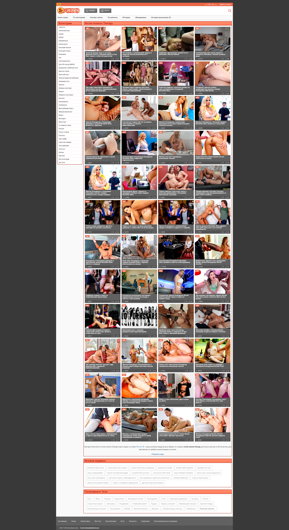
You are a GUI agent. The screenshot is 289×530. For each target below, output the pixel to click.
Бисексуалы (63, 44)
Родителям (145, 521)
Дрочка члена (64, 71)
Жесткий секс (64, 74)
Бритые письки (141, 509)
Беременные (63, 41)
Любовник (191, 509)
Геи (60, 58)
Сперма (107, 499)
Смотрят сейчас (96, 17)
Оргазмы (111, 504)
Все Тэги (62, 162)
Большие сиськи (65, 47)
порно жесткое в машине (142, 468)
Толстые (62, 149)
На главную (62, 521)
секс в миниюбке (95, 473)
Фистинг (62, 156)
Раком (205, 499)
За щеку (194, 499)
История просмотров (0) (161, 17)
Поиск (73, 521)
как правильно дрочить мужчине (154, 478)
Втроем (155, 509)
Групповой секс (64, 61)
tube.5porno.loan (73, 528)
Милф (127, 509)
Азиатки (62, 27)
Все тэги (98, 521)
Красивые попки (135, 499)
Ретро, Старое (64, 132)
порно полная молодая (117, 473)
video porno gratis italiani (98, 483)
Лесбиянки (63, 105)
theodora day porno (95, 468)
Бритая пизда (206, 504)
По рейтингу (113, 17)
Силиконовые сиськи (172, 509)
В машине (62, 54)
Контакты (133, 521)
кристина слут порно (117, 468)
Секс (89, 499)
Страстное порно (95, 504)
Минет (61, 115)
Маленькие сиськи (187, 504)
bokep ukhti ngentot (184, 468)
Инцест (61, 91)
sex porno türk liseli (161, 473)
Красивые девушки (178, 499)
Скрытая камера (65, 142)
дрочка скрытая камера (152, 483)
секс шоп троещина (96, 478)
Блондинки (152, 499)
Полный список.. (207, 509)
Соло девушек (64, 145)
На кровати (115, 509)
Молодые (62, 118)
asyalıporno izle (204, 468)
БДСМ (61, 37)
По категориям (79, 17)
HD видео (126, 17)
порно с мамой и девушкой (125, 483)
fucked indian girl (181, 478)
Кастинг (62, 98)
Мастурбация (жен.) (66, 108)
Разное (61, 129)
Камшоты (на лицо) (66, 95)
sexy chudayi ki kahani (183, 473)
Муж (98, 499)
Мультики (62, 122)
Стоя (163, 499)
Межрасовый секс (65, 112)
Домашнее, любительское (68, 68)
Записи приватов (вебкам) (68, 78)
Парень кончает (168, 504)
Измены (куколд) (65, 88)
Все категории (64, 159)
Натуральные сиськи (96, 509)
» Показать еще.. (157, 454)
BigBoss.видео (225, 4)
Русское (62, 135)
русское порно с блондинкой (122, 478)
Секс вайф (62, 139)
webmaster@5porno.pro (92, 528)
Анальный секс (64, 30)
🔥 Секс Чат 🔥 (211, 4)
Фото (123, 521)
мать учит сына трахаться (208, 473)
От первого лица (65, 125)
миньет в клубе (165, 468)
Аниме (61, 34)
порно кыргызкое (200, 478)
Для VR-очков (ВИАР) (67, 64)
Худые (154, 504)
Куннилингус (63, 102)
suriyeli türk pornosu (140, 473)
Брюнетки (119, 499)
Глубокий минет (140, 504)
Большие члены (64, 51)
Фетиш (61, 152)
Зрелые (61, 85)
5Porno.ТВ (140, 447)
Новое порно (62, 17)
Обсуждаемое (140, 17)
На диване (124, 504)
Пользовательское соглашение (165, 521)
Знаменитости (64, 81)
